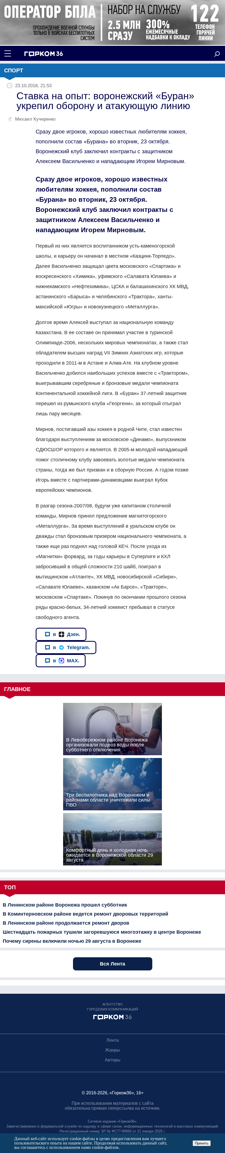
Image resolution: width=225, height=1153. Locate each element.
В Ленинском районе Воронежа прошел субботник (65, 904)
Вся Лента (112, 964)
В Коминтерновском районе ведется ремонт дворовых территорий (85, 913)
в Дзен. (66, 634)
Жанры (112, 1050)
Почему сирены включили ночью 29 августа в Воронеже (72, 941)
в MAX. (66, 660)
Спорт (13, 70)
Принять (202, 1143)
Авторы (112, 1060)
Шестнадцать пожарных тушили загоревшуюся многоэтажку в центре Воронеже (102, 932)
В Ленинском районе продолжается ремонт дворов (66, 923)
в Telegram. (71, 647)
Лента (112, 1040)
